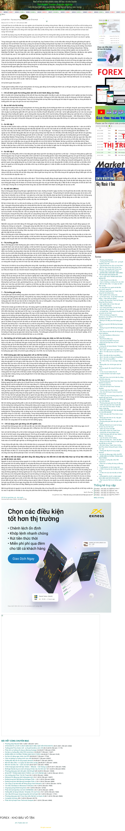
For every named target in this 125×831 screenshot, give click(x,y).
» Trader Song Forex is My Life (108, 280)
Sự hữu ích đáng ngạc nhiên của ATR (17, 756)
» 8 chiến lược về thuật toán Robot (109, 271)
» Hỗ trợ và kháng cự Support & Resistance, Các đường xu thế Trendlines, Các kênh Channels (111, 316)
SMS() (95, 498)
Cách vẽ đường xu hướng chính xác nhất (18, 758)
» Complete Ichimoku (105, 384)
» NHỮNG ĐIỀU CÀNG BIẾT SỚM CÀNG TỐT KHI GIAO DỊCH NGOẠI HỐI (111, 273)
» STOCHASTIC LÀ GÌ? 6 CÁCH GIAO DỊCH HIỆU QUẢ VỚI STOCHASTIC (110, 477)
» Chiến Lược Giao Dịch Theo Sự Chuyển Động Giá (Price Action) (111, 301)
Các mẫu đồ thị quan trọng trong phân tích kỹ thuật (21, 794)
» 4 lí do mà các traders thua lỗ (108, 372)
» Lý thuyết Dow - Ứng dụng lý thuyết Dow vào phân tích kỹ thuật (111, 312)
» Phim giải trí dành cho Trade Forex (109, 430)
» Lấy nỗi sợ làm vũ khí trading (108, 438)
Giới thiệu (15, 17)
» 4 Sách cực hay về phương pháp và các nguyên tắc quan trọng (111, 396)
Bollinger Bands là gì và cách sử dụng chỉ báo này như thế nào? (25, 769)
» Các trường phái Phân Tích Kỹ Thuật (110, 307)
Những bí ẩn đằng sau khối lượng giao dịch (19, 777)
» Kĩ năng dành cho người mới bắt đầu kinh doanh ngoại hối (110, 288)
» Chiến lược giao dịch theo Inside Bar (110, 405)
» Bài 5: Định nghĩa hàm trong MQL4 (109, 350)
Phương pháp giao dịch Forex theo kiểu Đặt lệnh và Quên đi (24, 796)
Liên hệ (55, 17)
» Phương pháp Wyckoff (106, 260)
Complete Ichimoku (11, 798)
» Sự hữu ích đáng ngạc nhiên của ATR (110, 454)
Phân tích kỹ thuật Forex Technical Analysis (19, 800)
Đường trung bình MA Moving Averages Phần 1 (20, 779)
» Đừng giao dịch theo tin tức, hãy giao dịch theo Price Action (110, 418)
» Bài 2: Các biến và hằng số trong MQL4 (111, 357)
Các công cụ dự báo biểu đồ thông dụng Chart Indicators (23, 783)
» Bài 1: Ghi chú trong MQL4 (107, 359)
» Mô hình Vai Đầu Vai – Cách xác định (110, 439)
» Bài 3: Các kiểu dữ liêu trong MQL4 (109, 355)
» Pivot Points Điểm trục (106, 339)
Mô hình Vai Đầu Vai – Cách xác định (17, 765)
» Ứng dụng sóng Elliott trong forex (109, 340)
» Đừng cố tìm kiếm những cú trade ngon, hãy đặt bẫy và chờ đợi (111, 442)
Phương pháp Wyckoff (12, 744)
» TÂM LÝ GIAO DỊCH (105, 306)
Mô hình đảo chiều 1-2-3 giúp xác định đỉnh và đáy (21, 763)
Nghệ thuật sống (43, 17)
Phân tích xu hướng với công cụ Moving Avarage (20, 750)
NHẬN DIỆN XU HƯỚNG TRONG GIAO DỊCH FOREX (23, 754)
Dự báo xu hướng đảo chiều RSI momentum (19, 752)
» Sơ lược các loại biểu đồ (106, 309)
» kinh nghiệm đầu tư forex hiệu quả (109, 304)
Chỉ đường (101, 498)
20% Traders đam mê (21, 823)
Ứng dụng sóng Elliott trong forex (15, 788)
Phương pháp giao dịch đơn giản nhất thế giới (20, 771)
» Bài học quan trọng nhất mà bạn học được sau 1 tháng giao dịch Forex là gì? (110, 268)
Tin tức (31, 17)
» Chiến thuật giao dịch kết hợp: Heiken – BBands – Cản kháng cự (111, 435)
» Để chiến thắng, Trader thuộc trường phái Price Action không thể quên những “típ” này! (110, 447)
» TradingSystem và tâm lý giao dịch (109, 467)
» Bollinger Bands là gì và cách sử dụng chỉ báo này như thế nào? (110, 426)
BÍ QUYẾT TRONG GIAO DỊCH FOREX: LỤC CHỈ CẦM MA (24, 773)
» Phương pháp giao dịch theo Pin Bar (110, 403)
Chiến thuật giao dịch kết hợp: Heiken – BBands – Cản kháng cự (26, 767)
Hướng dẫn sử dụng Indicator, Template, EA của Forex (22, 792)
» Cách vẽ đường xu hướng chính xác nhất (111, 282)
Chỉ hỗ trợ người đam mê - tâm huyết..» (12, 497)
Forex (24, 17)
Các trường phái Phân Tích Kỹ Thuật (17, 775)
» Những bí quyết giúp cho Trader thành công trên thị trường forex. (110, 292)
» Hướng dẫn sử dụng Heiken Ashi (109, 432)
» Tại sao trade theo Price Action (108, 390)
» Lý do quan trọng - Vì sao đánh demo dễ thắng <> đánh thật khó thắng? (111, 297)
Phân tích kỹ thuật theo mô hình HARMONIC (19, 790)
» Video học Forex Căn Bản (107, 428)
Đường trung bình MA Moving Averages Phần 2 (20, 781)
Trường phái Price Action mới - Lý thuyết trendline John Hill (24, 748)
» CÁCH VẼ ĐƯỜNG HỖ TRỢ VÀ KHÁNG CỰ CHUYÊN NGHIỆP (111, 411)
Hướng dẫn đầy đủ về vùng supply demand (19, 760)
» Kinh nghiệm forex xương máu (108, 295)
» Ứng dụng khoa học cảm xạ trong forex (111, 265)
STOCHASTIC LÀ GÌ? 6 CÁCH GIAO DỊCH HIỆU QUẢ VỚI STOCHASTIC (29, 746)
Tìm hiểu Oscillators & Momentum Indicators (19, 786)
